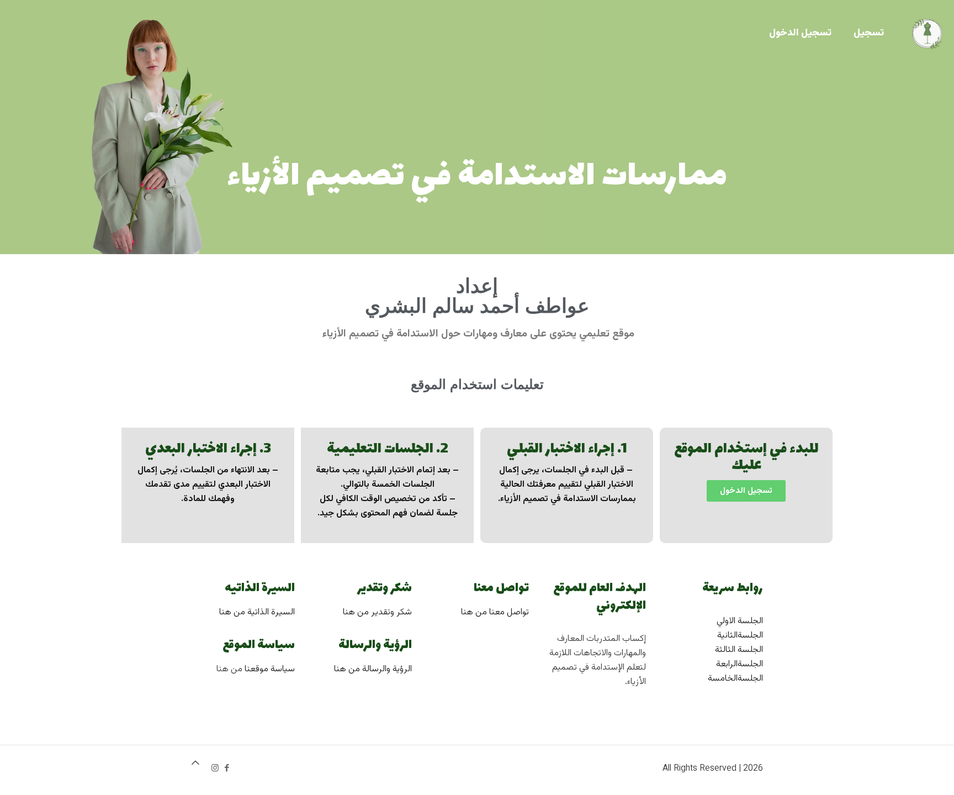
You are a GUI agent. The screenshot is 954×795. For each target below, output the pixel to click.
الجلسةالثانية (740, 636)
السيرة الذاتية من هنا (257, 612)
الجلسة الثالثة (739, 650)
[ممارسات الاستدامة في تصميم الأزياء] (927, 33)
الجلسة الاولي (740, 621)
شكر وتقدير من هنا (377, 612)
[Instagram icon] (215, 768)
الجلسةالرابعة (739, 664)
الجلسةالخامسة (735, 679)
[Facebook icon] (226, 768)
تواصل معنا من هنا (495, 612)
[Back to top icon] (195, 764)
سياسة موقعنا (270, 669)
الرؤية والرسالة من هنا (373, 669)
